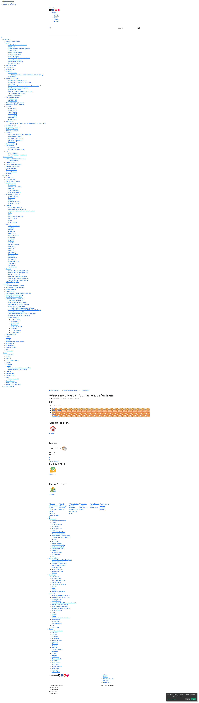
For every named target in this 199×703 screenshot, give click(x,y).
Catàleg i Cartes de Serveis (59, 563)
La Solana (54, 653)
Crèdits (105, 675)
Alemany (56, 19)
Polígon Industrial (57, 666)
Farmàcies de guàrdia (83, 508)
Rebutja (188, 699)
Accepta (193, 699)
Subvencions (55, 541)
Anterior (51, 461)
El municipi (55, 390)
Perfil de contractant (58, 547)
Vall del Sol (55, 670)
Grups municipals (57, 524)
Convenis (54, 539)
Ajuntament (52, 519)
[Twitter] (50, 10)
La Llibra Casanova (57, 649)
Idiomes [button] (54, 12)
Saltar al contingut (7, 3)
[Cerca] (138, 28)
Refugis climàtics (56, 599)
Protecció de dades (108, 679)
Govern (54, 522)
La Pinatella (55, 651)
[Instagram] (59, 10)
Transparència (56, 554)
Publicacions (55, 416)
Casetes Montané (57, 640)
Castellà (56, 16)
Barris (53, 588)
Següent (56, 461)
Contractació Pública (58, 545)
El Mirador (55, 644)
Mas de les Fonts (56, 659)
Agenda (54, 408)
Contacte (51, 8)
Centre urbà (55, 638)
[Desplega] (60, 390)
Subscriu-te (52, 474)
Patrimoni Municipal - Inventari (61, 537)
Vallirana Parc (56, 672)
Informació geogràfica (58, 591)
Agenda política (56, 410)
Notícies (54, 414)
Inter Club (54, 647)
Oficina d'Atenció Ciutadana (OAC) (62, 560)
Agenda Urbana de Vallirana (60, 606)
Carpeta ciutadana (57, 569)
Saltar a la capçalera (8, 1)
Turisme (54, 586)
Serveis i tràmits (54, 558)
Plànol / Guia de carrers (58, 580)
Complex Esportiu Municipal (102, 508)
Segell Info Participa (62, 508)
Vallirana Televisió (57, 623)
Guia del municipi (57, 582)
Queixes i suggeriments (59, 565)
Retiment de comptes (58, 549)
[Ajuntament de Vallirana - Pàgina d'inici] (63, 31)
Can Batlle (54, 633)
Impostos (54, 573)
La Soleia (54, 655)
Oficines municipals (57, 562)
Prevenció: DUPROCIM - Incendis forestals (64, 603)
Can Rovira (55, 636)
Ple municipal (55, 526)
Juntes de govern (57, 528)
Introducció (85, 390)
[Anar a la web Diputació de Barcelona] (125, 694)
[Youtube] (56, 10)
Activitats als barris (57, 631)
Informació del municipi (70, 390)
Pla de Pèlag (55, 664)
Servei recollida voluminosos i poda (73, 511)
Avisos (53, 412)
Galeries (54, 590)
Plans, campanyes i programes (61, 535)
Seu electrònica (56, 552)
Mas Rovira (55, 661)
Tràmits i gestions (57, 567)
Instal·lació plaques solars (59, 605)
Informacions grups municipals (61, 618)
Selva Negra (55, 668)
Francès (56, 21)
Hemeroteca (55, 627)
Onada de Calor (56, 601)
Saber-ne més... (171, 699)
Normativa (55, 550)
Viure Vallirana (56, 621)
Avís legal (105, 680)
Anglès (56, 18)
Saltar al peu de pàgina (9, 5)
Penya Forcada (56, 662)
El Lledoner (55, 642)
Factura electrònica (57, 571)
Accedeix (51, 433)
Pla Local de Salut (57, 610)
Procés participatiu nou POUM (61, 597)
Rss (53, 625)
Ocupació (54, 530)
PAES (53, 556)
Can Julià (54, 634)
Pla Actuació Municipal (58, 534)
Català (56, 14)
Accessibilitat (107, 682)
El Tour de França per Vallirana (60, 595)
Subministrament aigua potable (61, 608)
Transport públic (56, 578)
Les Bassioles (55, 657)
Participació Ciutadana (58, 532)
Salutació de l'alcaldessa (59, 521)
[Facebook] (53, 10)
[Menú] (1, 37)
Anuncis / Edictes (57, 543)
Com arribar (55, 577)
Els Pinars (54, 646)
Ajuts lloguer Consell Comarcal (53, 511)
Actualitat (52, 593)
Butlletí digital (56, 619)
